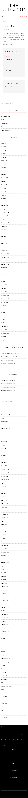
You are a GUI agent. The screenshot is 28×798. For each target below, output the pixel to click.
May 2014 (3, 336)
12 (9, 734)
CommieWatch (14, 374)
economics (3, 672)
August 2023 (4, 267)
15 (21, 734)
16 (25, 734)
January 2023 (4, 291)
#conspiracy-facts (5, 116)
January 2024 (4, 250)
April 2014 (3, 340)
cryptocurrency (5, 662)
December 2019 (5, 305)
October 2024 (4, 219)
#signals (9, 59)
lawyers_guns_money (6, 686)
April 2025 (3, 198)
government (4, 679)
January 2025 (4, 209)
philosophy (4, 696)
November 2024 (5, 216)
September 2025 (5, 181)
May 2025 (3, 195)
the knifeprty (14, 7)
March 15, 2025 (6, 29)
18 (5, 737)
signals (4, 21)
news (2, 689)
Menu (3, 16)
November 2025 (5, 174)
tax (2, 710)
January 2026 (4, 167)
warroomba (4, 717)
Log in (14, 767)
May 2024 (3, 236)
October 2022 (4, 302)
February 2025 (4, 205)
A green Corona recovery (7, 353)
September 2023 (5, 264)
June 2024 (3, 233)
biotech (3, 651)
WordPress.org (14, 777)
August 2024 (4, 226)
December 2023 (5, 253)
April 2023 (3, 281)
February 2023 (4, 288)
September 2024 (5, 222)
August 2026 (4, 143)
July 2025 (3, 188)
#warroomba (4, 123)
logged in (13, 87)
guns (2, 682)
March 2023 (4, 285)
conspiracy (3, 655)
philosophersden (5, 693)
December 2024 (5, 212)
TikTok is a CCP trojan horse (8, 367)
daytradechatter (5, 669)
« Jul (13, 749)
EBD (2, 360)
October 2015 (4, 319)
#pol (2, 119)
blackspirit (3, 363)
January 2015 (4, 329)
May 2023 (3, 278)
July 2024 (3, 229)
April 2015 (3, 323)
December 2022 (5, 295)
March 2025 (4, 202)
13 (13, 734)
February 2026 (4, 164)
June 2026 (3, 150)
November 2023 (5, 257)
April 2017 (3, 312)
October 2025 (4, 178)
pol (2, 700)
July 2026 (3, 146)
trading (3, 713)
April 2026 (3, 157)
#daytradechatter (5, 130)
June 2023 (3, 274)
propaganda (4, 703)
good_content (4, 675)
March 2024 (4, 243)
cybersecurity (4, 665)
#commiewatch (5, 383)
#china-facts (4, 380)
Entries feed (14, 770)
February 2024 (4, 247)
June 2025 (3, 191)
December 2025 (5, 171)
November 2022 (5, 298)
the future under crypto (14, 347)
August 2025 (4, 184)
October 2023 (4, 260)
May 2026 (3, 153)
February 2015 (4, 326)
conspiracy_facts (5, 658)
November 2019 (5, 309)
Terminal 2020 (4, 356)
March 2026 (4, 160)
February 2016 (4, 316)
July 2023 (3, 271)
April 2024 (3, 240)
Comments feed (14, 774)
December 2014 (5, 333)
